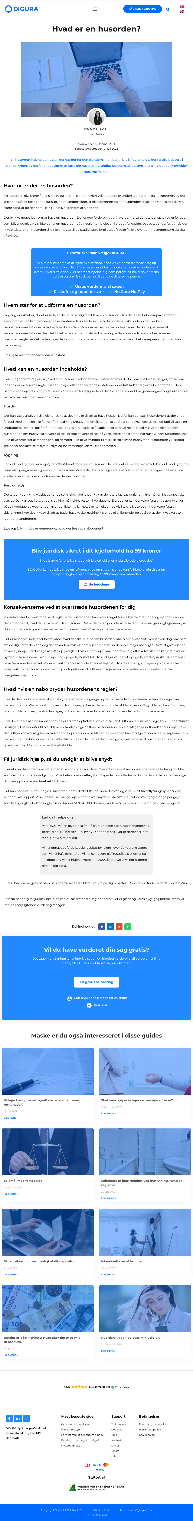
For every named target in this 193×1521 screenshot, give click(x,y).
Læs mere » (11, 1117)
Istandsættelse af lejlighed (122, 1261)
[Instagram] (26, 1418)
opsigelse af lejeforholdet (54, 745)
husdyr (111, 415)
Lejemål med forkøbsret (23, 1181)
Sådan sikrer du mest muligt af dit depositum (40, 1261)
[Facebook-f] (9, 1418)
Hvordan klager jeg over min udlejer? (130, 1338)
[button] (94, 9)
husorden (68, 379)
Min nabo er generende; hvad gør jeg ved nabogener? (61, 528)
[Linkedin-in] (18, 1418)
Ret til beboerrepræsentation (42, 355)
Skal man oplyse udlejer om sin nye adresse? (137, 1100)
